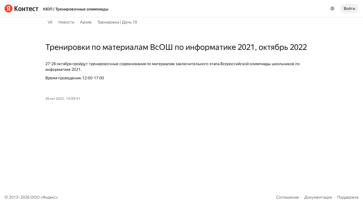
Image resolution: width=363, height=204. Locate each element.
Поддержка (347, 197)
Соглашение (287, 197)
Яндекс (49, 197)
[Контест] (22, 8)
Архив (86, 22)
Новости (66, 22)
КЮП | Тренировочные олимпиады (75, 9)
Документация (318, 197)
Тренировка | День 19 (117, 22)
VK (50, 22)
